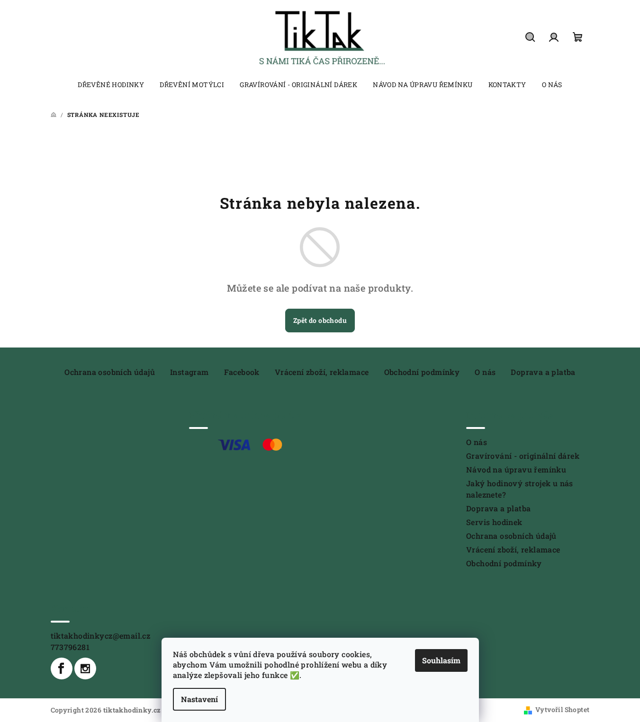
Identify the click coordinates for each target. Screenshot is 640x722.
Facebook (242, 372)
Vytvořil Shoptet (562, 709)
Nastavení (199, 699)
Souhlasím (441, 660)
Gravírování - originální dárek (522, 456)
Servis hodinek (494, 522)
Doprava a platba (543, 372)
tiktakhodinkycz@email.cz (101, 636)
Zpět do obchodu (320, 320)
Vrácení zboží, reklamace (322, 372)
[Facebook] (61, 668)
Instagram (189, 372)
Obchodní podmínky (422, 372)
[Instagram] (85, 668)
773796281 (70, 647)
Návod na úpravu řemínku (516, 469)
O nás (485, 372)
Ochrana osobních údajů (109, 372)
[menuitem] (111, 85)
